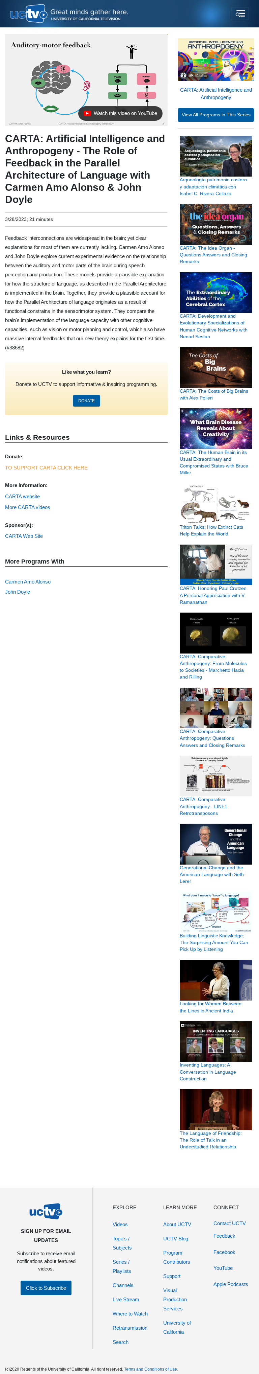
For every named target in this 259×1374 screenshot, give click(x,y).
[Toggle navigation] (240, 13)
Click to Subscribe (46, 1288)
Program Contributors (176, 1257)
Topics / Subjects (122, 1243)
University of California (177, 1327)
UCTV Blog (175, 1238)
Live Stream (126, 1299)
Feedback (224, 1236)
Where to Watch (130, 1313)
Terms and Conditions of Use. (151, 1369)
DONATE (86, 400)
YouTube (223, 1268)
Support (171, 1276)
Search (120, 1342)
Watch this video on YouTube (120, 115)
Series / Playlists (122, 1266)
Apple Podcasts (230, 1284)
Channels (123, 1285)
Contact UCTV (229, 1223)
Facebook (224, 1252)
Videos (120, 1224)
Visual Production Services (175, 1299)
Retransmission (130, 1328)
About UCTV (177, 1224)
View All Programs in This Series (216, 114)
